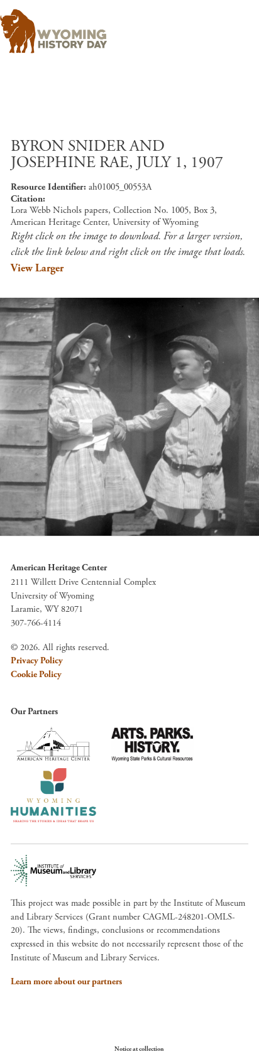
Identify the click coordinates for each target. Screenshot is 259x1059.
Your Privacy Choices (202, 1048)
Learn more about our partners (66, 981)
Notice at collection (139, 1049)
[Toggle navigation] (232, 27)
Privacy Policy (37, 660)
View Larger (37, 268)
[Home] (53, 31)
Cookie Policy (36, 674)
